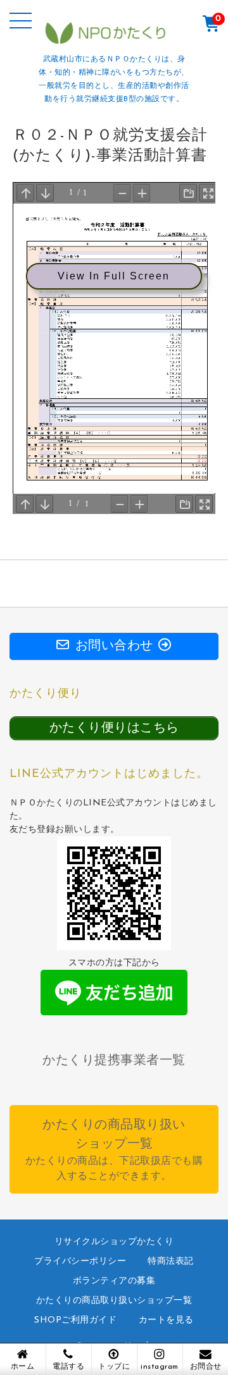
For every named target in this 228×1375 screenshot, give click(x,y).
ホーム (23, 1367)
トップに (114, 1367)
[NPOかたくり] (114, 41)
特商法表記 (171, 1261)
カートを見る (166, 1320)
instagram (160, 1367)
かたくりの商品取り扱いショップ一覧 (114, 1300)
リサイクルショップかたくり (114, 1242)
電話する (68, 1367)
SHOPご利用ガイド (75, 1320)
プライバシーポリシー (80, 1261)
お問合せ (206, 1367)
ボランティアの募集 (114, 1281)
